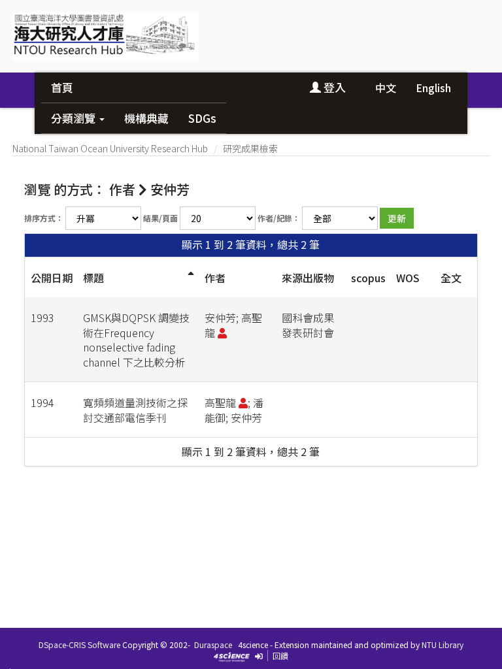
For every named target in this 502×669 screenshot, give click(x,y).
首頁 (62, 87)
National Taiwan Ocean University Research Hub (110, 148)
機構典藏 (146, 118)
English (433, 87)
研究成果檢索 (250, 148)
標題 (93, 278)
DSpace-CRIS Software (79, 644)
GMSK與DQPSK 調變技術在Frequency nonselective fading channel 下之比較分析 (136, 340)
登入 (333, 87)
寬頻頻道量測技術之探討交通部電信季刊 (135, 410)
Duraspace (213, 644)
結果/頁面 (160, 217)
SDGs (202, 118)
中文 (385, 87)
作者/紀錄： (279, 217)
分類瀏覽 (74, 118)
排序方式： (43, 217)
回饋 (280, 655)
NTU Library (442, 644)
